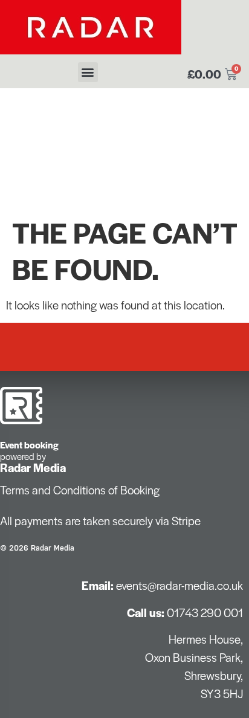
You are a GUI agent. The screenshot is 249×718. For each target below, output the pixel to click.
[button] (88, 72)
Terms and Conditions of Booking (80, 490)
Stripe (186, 521)
